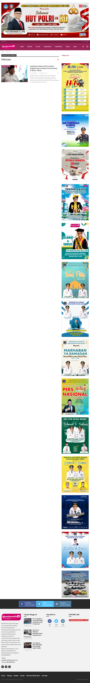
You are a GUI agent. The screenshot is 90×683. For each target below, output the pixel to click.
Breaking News (6, 66)
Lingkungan (47, 46)
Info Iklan (44, 675)
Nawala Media (85, 679)
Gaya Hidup (3, 41)
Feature (29, 46)
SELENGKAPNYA (5, 655)
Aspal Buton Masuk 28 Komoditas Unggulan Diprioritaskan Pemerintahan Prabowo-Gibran (43, 68)
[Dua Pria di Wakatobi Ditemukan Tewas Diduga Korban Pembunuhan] (27, 632)
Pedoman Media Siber (33, 675)
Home (22, 46)
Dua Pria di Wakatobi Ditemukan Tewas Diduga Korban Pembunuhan (33, 633)
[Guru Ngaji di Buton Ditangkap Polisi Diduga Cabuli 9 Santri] (27, 645)
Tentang (9, 675)
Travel (68, 46)
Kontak (22, 675)
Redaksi (16, 675)
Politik (38, 46)
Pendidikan (58, 46)
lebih (75, 46)
